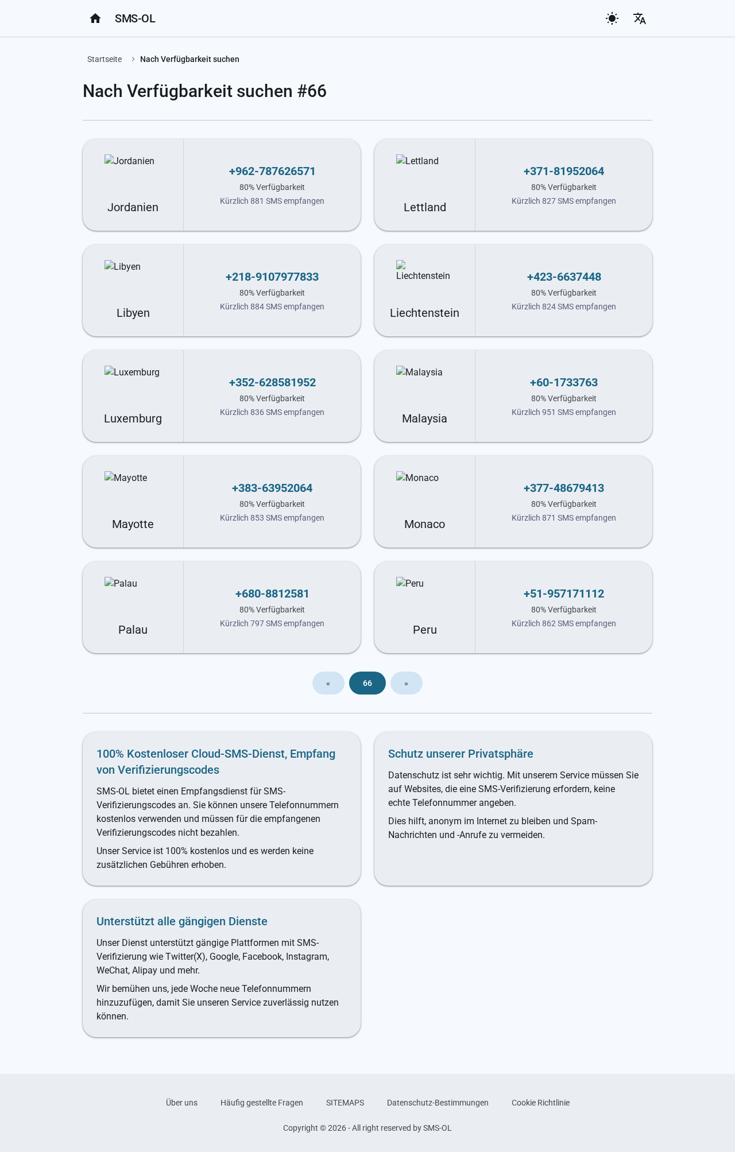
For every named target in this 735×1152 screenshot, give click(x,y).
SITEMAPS (345, 1102)
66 (368, 683)
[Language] (639, 18)
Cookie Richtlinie (541, 1102)
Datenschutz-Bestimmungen (438, 1102)
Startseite (104, 59)
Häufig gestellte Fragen (261, 1102)
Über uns (182, 1102)
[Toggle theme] (612, 18)
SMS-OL (135, 18)
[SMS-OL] (95, 18)
